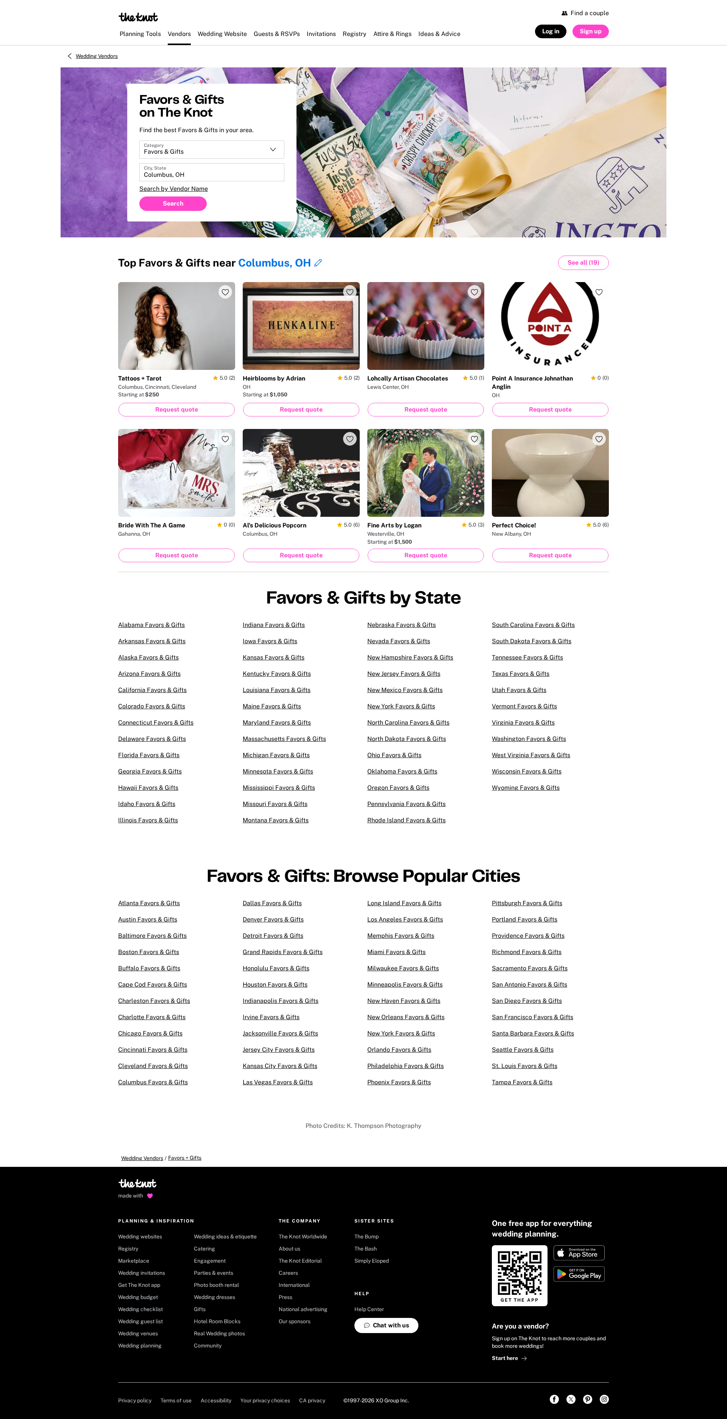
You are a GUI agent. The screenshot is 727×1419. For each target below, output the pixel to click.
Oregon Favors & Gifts (398, 787)
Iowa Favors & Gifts (270, 641)
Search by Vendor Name (173, 188)
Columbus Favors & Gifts (153, 1082)
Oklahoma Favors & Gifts (402, 771)
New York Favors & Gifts (401, 706)
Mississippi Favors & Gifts (279, 787)
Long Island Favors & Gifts (404, 903)
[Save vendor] (225, 292)
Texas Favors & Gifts (520, 673)
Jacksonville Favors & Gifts (280, 1033)
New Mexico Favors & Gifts (405, 690)
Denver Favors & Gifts (273, 919)
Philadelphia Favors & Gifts (405, 1066)
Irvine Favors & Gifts (271, 1017)
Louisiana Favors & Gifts (276, 690)
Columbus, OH (274, 262)
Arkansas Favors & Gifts (152, 641)
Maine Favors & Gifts (272, 706)
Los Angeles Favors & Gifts (405, 919)
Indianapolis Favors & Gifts (280, 1000)
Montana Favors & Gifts (276, 820)
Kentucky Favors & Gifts (277, 673)
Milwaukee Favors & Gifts (403, 968)
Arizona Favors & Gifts (149, 673)
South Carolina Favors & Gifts (533, 624)
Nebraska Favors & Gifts (401, 624)
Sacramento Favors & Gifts (530, 968)
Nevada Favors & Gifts (398, 641)
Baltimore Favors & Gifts (152, 935)
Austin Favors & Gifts (147, 919)
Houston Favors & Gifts (275, 984)
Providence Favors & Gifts (528, 935)
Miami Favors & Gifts (396, 952)
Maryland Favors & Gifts (277, 722)
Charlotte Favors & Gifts (152, 1017)
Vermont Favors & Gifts (524, 706)
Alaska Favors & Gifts (148, 657)
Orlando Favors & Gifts (399, 1049)
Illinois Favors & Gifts (148, 820)
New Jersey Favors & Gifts (403, 673)
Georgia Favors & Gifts (150, 771)
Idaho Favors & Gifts (146, 804)
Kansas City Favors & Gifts (280, 1066)
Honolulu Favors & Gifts (276, 968)
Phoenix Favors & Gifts (399, 1082)
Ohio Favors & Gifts (394, 755)
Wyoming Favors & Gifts (526, 787)
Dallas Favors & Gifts (272, 903)
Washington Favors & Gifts (529, 738)
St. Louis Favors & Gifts (524, 1066)
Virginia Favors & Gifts (523, 722)
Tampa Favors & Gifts (522, 1082)
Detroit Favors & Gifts (273, 935)
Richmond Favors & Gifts (527, 952)
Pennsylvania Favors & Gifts (406, 804)
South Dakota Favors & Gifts (531, 641)
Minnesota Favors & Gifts (278, 771)
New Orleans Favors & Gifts (406, 1017)
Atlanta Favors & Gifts (149, 903)
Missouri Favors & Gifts (275, 804)
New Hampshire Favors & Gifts (410, 657)
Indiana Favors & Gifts (274, 624)
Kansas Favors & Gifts (273, 657)
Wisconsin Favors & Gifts (527, 771)
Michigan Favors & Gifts (276, 755)
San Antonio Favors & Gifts (529, 984)
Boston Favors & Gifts (148, 952)
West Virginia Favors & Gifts (531, 755)
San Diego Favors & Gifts (527, 1000)
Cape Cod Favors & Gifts (152, 984)
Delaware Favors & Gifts (152, 738)
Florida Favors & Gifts (148, 755)
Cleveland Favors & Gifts (153, 1066)
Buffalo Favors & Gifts (149, 968)
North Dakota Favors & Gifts (406, 738)
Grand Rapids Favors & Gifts (283, 952)
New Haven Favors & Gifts (403, 1000)
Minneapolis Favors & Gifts (405, 984)
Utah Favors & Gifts (519, 690)
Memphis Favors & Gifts (400, 935)
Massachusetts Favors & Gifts (284, 738)
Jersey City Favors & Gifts (279, 1049)
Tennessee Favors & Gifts (527, 657)
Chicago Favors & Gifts (150, 1033)
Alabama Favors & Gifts (151, 624)
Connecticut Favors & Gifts (155, 722)
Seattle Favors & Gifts (523, 1049)
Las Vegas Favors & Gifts (278, 1082)
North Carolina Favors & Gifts (408, 722)
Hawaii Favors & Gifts (148, 787)
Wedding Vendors (97, 56)
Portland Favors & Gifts (524, 919)
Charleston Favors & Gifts (154, 1000)
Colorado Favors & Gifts (151, 706)
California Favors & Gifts (152, 690)
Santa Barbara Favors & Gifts (533, 1033)
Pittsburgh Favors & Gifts (527, 903)
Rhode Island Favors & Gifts (406, 820)
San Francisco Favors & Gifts (532, 1017)
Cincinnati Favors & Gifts (152, 1049)
